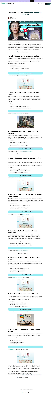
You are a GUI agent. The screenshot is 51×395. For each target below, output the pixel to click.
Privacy (31, 389)
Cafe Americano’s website (27, 151)
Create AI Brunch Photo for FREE (25, 73)
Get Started (48, 3)
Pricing (42, 3)
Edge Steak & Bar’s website (22, 250)
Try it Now (32, 1)
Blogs (39, 3)
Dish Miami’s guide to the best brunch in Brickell (32, 374)
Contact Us (24, 389)
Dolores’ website (25, 214)
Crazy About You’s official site (16, 177)
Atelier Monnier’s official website (23, 75)
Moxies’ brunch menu (17, 277)
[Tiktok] (28, 392)
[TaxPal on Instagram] (25, 392)
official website (29, 311)
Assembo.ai (12, 349)
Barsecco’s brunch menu (18, 113)
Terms (28, 389)
